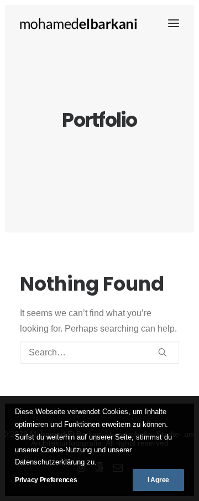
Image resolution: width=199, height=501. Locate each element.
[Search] (99, 353)
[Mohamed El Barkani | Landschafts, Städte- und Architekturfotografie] (79, 23)
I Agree (158, 480)
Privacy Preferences (46, 480)
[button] (173, 23)
